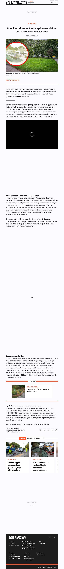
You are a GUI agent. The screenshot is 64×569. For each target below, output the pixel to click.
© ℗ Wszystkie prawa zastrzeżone (15, 430)
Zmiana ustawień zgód (28, 543)
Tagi (43, 438)
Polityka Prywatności (28, 541)
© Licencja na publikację (12, 428)
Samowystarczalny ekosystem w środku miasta (38, 390)
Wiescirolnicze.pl (15, 556)
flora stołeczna (32, 387)
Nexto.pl (26, 556)
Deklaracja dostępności (28, 548)
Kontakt (13, 543)
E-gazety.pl (27, 554)
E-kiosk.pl (27, 553)
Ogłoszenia (42, 543)
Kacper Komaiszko (12, 80)
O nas (12, 541)
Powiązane (22, 438)
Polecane (29, 438)
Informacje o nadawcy (28, 547)
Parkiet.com (14, 554)
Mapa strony (40, 553)
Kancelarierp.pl (28, 560)
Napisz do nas (15, 545)
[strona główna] (16, 2)
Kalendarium (40, 554)
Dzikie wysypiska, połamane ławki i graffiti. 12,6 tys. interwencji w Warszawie (15, 467)
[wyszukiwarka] (52, 2)
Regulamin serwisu (27, 545)
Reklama (41, 541)
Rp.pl (12, 553)
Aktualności (32, 23)
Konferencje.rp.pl (15, 558)
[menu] (56, 2)
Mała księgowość (29, 558)
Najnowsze (37, 438)
